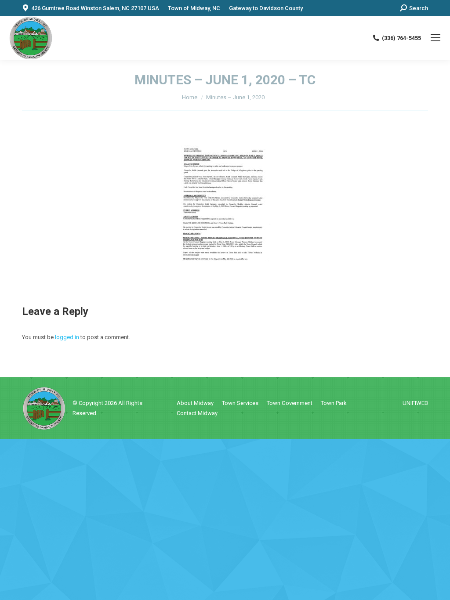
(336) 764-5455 (401, 38)
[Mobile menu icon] (435, 37)
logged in (67, 337)
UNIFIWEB (415, 403)
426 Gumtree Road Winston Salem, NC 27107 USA (95, 8)
